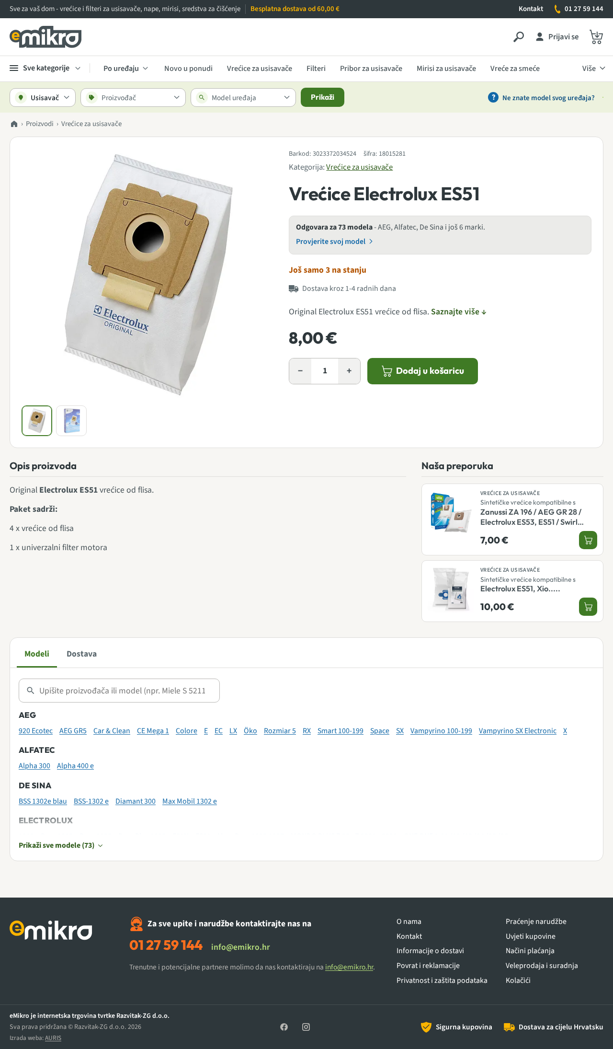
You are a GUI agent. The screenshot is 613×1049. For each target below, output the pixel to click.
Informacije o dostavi (430, 951)
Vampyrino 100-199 (441, 731)
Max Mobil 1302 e (189, 801)
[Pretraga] (518, 37)
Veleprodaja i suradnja (542, 966)
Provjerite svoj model (330, 242)
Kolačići (518, 981)
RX (307, 731)
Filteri (316, 68)
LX (233, 731)
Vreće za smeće (515, 68)
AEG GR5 (73, 731)
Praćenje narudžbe (536, 922)
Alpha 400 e (75, 766)
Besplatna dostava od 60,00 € (295, 8)
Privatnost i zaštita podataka (442, 981)
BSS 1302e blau (43, 801)
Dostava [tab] (82, 654)
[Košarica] (596, 37)
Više (589, 68)
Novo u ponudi (188, 68)
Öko (250, 731)
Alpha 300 (34, 766)
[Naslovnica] (14, 124)
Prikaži (322, 97)
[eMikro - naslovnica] (45, 37)
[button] (147, 275)
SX (400, 731)
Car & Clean (111, 731)
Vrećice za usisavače (259, 68)
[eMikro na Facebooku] (284, 1027)
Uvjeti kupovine (531, 937)
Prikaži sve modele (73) (56, 845)
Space (379, 731)
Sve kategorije (46, 67)
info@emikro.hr (240, 947)
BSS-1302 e (91, 801)
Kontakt (531, 9)
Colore (186, 731)
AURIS (53, 1037)
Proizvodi (40, 123)
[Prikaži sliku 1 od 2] (37, 420)
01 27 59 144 (584, 9)
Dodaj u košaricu (430, 370)
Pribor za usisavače (371, 68)
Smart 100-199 (340, 731)
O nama (409, 922)
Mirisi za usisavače (446, 68)
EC (219, 731)
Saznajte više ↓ (459, 312)
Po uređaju (121, 68)
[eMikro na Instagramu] (306, 1027)
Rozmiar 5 (280, 731)
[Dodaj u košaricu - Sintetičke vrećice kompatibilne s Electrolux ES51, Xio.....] (588, 607)
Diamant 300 (135, 801)
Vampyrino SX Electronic (517, 731)
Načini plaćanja (530, 951)
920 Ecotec (36, 731)
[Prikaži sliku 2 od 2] (71, 420)
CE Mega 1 (153, 731)
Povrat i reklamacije (428, 966)
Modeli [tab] (36, 654)
